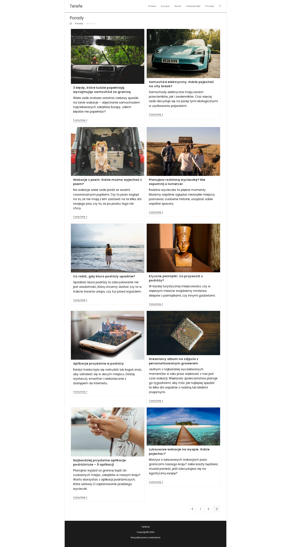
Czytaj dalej (80, 120)
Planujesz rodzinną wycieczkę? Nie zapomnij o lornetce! (177, 182)
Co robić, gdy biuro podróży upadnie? (104, 276)
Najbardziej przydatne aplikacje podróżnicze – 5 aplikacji (99, 462)
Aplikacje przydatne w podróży (98, 363)
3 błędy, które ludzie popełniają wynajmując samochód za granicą (102, 90)
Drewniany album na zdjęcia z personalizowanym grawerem (173, 361)
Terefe (76, 6)
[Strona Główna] (71, 23)
